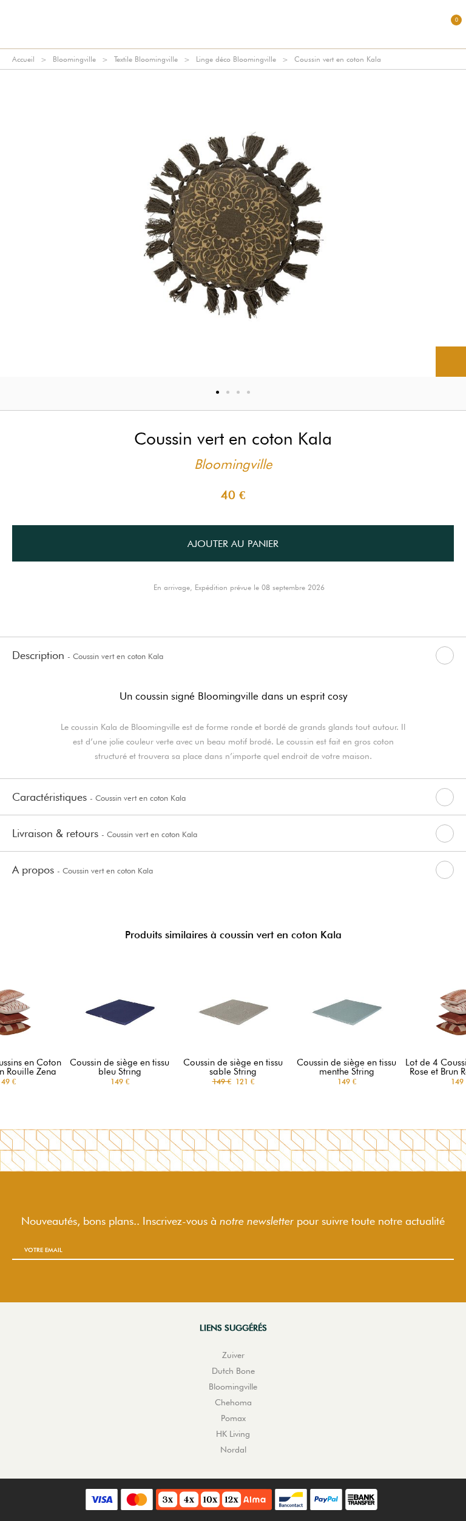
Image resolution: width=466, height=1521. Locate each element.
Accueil (23, 59)
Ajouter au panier (233, 543)
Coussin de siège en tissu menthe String (346, 1067)
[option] (233, 223)
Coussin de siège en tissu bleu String (119, 1067)
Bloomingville (74, 59)
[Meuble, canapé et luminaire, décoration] (233, 24)
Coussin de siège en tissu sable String (233, 1067)
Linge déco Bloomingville (236, 59)
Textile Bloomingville (146, 59)
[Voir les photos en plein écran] (451, 361)
